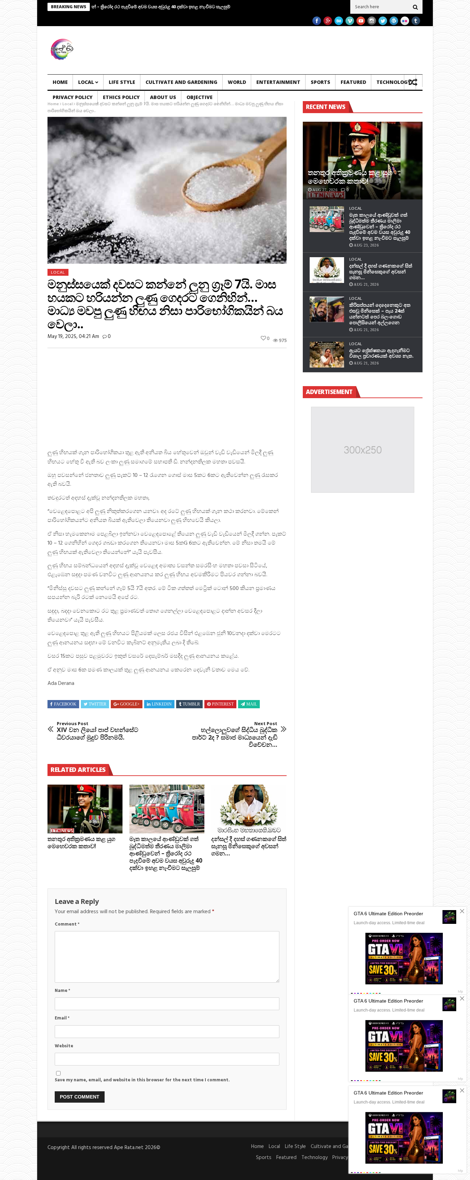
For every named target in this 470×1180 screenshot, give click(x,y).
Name (62, 990)
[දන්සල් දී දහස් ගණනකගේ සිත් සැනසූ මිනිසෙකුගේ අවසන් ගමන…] (248, 809)
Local (86, 82)
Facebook (65, 704)
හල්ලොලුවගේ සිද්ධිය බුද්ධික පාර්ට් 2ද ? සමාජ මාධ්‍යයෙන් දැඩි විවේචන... (234, 735)
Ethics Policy (121, 97)
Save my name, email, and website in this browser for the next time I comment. (142, 1080)
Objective (199, 97)
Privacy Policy (73, 97)
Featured (353, 82)
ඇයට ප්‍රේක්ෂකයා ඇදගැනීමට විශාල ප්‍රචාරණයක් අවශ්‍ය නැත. (381, 353)
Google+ (130, 704)
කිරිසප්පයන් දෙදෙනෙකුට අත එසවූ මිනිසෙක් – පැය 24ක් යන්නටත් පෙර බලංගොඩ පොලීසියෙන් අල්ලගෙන (379, 313)
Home (60, 82)
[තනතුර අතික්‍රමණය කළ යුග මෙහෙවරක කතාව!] (84, 809)
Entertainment (278, 82)
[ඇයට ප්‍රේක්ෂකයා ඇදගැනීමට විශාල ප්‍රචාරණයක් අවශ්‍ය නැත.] (327, 355)
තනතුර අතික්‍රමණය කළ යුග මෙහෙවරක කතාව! (81, 842)
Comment (67, 924)
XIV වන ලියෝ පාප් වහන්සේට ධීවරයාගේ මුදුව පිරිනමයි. (97, 731)
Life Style (122, 82)
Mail (251, 704)
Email (62, 1018)
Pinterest (223, 704)
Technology (393, 82)
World (237, 82)
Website (64, 1046)
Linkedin (162, 704)
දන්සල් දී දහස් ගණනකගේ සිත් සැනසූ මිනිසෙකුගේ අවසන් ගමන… (248, 846)
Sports (320, 82)
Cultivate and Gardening (181, 82)
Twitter (97, 704)
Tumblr (191, 704)
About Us (163, 97)
